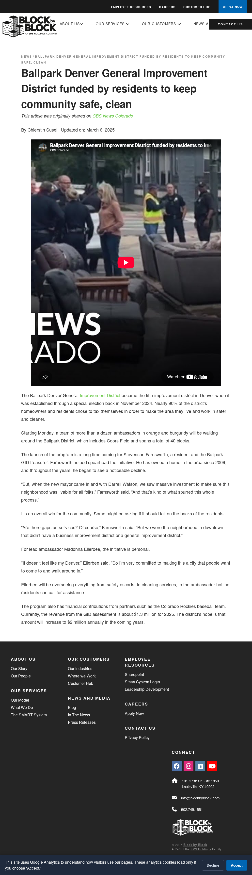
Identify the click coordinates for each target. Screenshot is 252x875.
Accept (237, 865)
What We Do (22, 707)
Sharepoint (134, 674)
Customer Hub (197, 7)
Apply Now (134, 713)
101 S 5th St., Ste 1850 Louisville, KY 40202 (200, 783)
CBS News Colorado (113, 116)
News (26, 56)
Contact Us (230, 24)
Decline (213, 865)
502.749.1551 (192, 809)
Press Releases (82, 722)
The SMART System (29, 715)
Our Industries (80, 668)
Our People (21, 676)
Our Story (19, 668)
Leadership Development (147, 689)
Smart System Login (142, 682)
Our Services (111, 23)
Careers (167, 7)
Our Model (20, 700)
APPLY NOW (233, 6)
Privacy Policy (137, 737)
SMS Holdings (200, 849)
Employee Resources (131, 7)
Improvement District (100, 395)
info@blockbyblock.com (200, 797)
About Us (70, 23)
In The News (79, 715)
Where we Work (82, 676)
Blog (72, 707)
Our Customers (159, 23)
